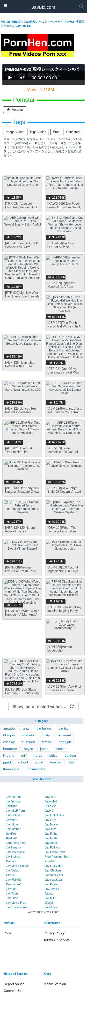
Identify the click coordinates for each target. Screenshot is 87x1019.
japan (44, 749)
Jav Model (51, 838)
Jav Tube (12, 898)
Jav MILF (51, 898)
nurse (38, 755)
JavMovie (51, 907)
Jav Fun (11, 889)
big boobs (43, 728)
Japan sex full (54, 875)
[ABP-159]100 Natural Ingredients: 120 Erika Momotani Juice (62, 571)
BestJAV (11, 838)
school (23, 762)
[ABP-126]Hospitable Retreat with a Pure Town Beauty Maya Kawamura (19, 368)
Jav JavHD (52, 889)
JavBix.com (43, 7)
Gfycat (49, 902)
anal (26, 728)
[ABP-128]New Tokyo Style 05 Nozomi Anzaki (64, 489)
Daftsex (11, 861)
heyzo (28, 749)
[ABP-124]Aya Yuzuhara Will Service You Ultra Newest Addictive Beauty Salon (64, 414)
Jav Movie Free (16, 902)
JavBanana (13, 847)
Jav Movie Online (17, 866)
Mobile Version (55, 984)
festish (47, 742)
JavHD (49, 810)
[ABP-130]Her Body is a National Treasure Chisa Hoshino (22, 491)
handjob (65, 742)
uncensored (36, 769)
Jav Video (12, 870)
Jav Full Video (54, 866)
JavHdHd (51, 801)
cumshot (28, 742)
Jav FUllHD (13, 879)
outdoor (70, 755)
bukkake (28, 735)
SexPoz (11, 833)
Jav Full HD (13, 797)
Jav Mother (13, 829)
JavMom (11, 820)
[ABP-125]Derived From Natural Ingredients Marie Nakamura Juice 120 (21, 414)
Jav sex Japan (54, 879)
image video (14, 132)
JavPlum (50, 829)
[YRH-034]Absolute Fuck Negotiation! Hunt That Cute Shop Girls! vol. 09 (21, 209)
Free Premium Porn (57, 856)
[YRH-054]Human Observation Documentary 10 (59, 650)
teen (72, 762)
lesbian (61, 749)
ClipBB (10, 875)
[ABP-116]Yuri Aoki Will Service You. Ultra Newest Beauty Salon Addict (21, 248)
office (53, 755)
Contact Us (12, 991)
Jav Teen (12, 893)
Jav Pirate (51, 884)
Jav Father (51, 833)
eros (56, 132)
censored (73, 132)
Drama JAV (13, 884)
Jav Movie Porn (55, 852)
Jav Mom (12, 824)
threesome (11, 769)
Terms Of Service (57, 940)
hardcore (10, 749)
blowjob (9, 735)
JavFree (50, 797)
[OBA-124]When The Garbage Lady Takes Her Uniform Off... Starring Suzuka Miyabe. (64, 533)
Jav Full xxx (52, 847)
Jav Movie (51, 824)
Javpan (49, 893)
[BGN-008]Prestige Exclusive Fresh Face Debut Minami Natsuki (20, 571)
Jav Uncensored (17, 907)
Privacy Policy (54, 933)
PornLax (50, 861)
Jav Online (13, 815)
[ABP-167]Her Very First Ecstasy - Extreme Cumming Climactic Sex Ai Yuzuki (64, 692)
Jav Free (50, 820)
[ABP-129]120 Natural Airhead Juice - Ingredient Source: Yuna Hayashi (22, 533)
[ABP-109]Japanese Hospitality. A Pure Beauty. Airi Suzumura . (63, 286)
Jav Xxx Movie (15, 852)
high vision (38, 132)
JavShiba (51, 843)
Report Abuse (14, 984)
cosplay (9, 742)
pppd (7, 762)
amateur (17, 109)
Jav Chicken (53, 870)
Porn (7, 933)
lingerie (8, 755)
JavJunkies (13, 801)
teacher (56, 762)
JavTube (11, 806)
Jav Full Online (54, 815)
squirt (39, 762)
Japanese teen (16, 843)
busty (46, 735)
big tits (63, 728)
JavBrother (13, 856)
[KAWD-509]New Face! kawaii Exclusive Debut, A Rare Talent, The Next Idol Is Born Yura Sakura (64, 209)
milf (24, 755)
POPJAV (50, 806)
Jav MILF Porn (15, 810)
